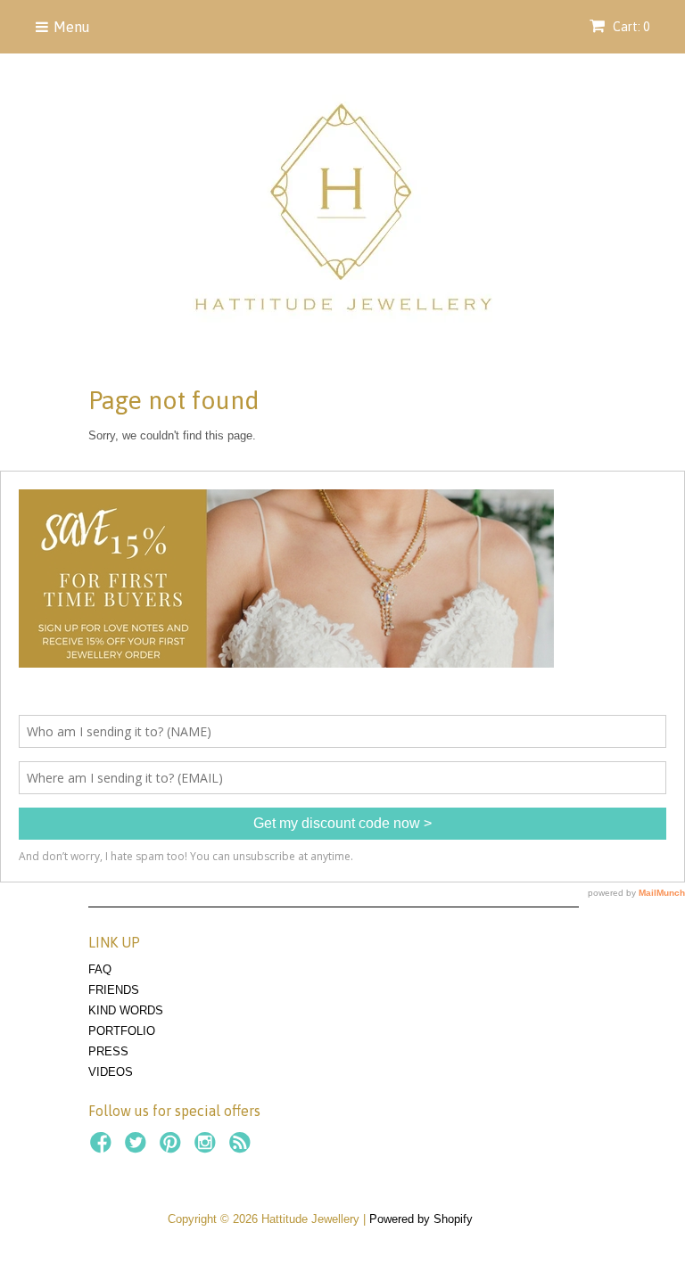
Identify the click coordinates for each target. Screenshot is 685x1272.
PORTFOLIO (121, 1031)
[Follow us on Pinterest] (173, 1148)
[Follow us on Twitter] (138, 1148)
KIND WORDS (125, 1010)
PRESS (108, 1051)
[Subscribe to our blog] (242, 1148)
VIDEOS (110, 1072)
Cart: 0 (629, 27)
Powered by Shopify (421, 1219)
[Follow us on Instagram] (207, 1148)
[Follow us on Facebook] (103, 1148)
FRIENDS (113, 990)
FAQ (99, 969)
